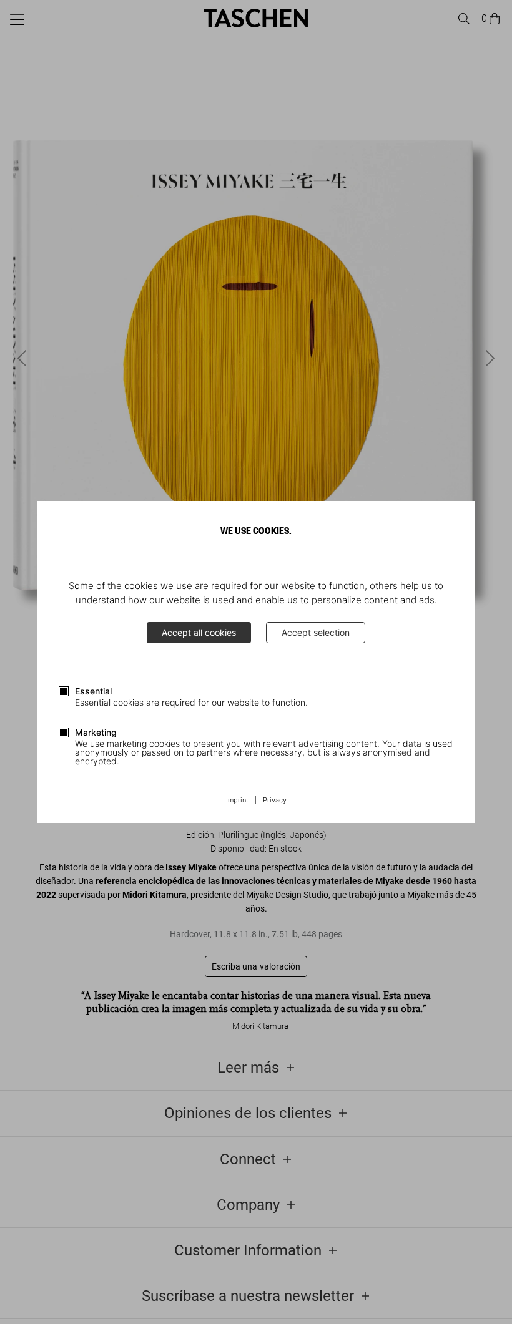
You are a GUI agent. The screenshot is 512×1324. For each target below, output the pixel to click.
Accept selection (316, 632)
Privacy (275, 800)
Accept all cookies (199, 632)
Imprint (237, 800)
